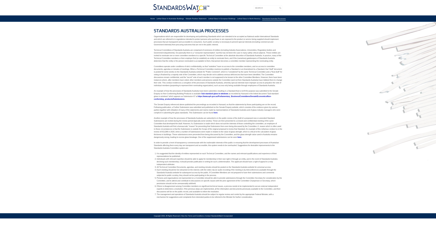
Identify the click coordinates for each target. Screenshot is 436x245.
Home (152, 19)
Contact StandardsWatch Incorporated (219, 216)
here (216, 113)
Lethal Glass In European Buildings (221, 19)
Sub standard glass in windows (214, 94)
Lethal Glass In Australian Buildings (170, 19)
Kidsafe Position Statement (196, 19)
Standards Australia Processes (274, 19)
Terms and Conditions (196, 216)
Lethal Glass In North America (248, 19)
